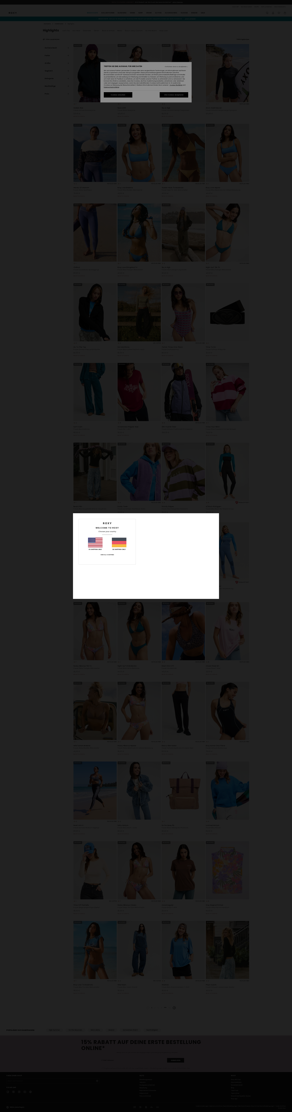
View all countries (107, 555)
